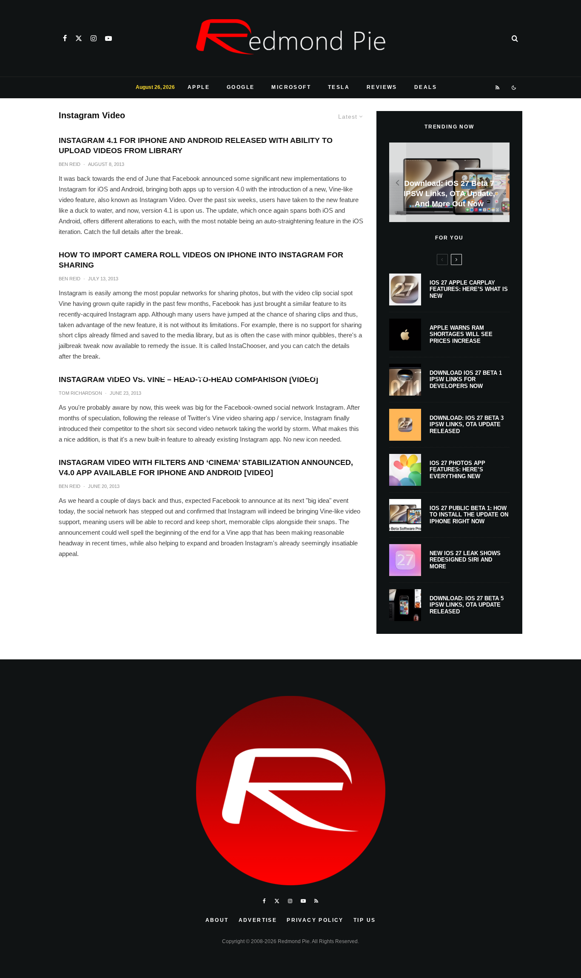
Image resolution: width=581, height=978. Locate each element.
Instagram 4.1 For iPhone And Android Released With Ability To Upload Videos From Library (196, 145)
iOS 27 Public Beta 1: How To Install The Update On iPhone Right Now (469, 515)
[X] (78, 38)
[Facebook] (65, 38)
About (217, 920)
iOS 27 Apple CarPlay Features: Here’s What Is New (469, 289)
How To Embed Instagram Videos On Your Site (211, 374)
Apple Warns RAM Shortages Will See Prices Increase (461, 334)
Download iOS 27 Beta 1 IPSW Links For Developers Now (466, 379)
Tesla (339, 87)
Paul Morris (193, 390)
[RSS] (497, 87)
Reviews (382, 87)
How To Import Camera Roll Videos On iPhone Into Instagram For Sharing (201, 260)
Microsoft (291, 87)
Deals (425, 87)
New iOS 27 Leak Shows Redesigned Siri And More (465, 560)
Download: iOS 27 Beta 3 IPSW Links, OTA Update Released (467, 424)
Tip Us (364, 920)
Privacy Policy (315, 920)
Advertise (258, 920)
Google (240, 87)
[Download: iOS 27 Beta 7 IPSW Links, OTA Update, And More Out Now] (449, 182)
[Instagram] (93, 38)
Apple (199, 87)
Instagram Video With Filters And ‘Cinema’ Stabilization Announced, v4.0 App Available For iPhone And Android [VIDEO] (206, 467)
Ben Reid (69, 164)
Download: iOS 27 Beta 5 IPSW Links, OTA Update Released (467, 605)
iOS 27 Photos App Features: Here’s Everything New (457, 469)
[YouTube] (108, 38)
